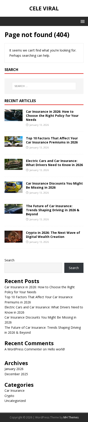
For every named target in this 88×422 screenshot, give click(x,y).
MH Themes (71, 417)
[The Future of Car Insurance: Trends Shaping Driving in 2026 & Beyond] (14, 211)
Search (9, 260)
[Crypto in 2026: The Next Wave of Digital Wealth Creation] (14, 240)
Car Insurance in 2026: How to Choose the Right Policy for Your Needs (52, 115)
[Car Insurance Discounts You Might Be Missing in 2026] (14, 190)
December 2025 (16, 374)
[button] (82, 21)
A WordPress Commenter (23, 349)
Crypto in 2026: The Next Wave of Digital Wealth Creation (53, 234)
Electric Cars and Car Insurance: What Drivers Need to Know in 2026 (54, 163)
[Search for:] (44, 86)
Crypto (9, 396)
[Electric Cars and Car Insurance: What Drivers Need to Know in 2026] (14, 167)
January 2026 (14, 369)
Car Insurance (15, 390)
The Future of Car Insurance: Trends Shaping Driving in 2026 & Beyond (52, 210)
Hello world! (56, 349)
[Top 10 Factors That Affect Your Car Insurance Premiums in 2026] (14, 144)
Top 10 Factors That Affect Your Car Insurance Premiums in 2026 (52, 140)
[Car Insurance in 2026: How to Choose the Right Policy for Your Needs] (14, 118)
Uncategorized (15, 401)
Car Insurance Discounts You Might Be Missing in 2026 (54, 185)
